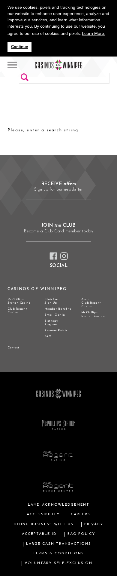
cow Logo (58, 65)
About (86, 299)
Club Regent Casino (17, 310)
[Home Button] (12, 65)
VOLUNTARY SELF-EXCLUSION (58, 563)
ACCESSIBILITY (43, 514)
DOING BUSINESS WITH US (44, 524)
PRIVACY (94, 524)
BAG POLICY (81, 534)
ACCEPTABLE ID (39, 534)
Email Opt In (54, 315)
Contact (13, 347)
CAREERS (80, 514)
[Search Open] (110, 65)
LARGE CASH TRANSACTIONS (58, 544)
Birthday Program (51, 322)
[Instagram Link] (64, 256)
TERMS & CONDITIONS (58, 553)
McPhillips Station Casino (19, 301)
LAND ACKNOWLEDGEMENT (58, 505)
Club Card (52, 299)
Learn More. (93, 33)
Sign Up (50, 303)
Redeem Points (56, 330)
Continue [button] (19, 47)
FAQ (47, 336)
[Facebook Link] (53, 256)
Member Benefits (57, 309)
